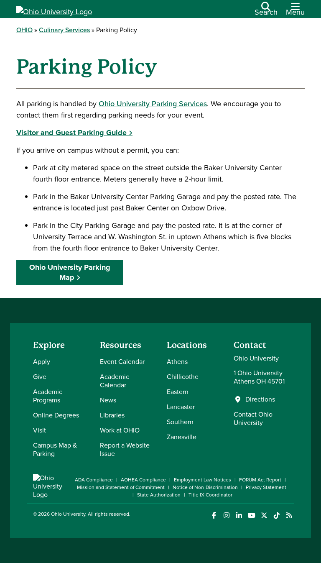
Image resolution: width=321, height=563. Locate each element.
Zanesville (181, 437)
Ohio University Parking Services (153, 103)
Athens (177, 361)
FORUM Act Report (260, 480)
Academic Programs (47, 396)
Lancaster (181, 407)
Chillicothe (183, 376)
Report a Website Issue (125, 449)
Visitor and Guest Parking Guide (71, 132)
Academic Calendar (114, 381)
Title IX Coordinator (210, 495)
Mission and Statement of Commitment (121, 487)
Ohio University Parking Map (69, 272)
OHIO (24, 30)
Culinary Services (64, 30)
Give (39, 376)
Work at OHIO (120, 430)
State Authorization (159, 495)
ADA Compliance (94, 480)
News (108, 400)
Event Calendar (122, 361)
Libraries (112, 415)
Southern (180, 422)
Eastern (178, 392)
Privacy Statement (266, 487)
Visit (39, 430)
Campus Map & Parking (55, 449)
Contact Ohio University (253, 418)
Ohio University (68, 514)
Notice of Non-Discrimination (205, 487)
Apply (41, 361)
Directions (260, 399)
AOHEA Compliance (143, 480)
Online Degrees (56, 415)
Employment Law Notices (202, 480)
